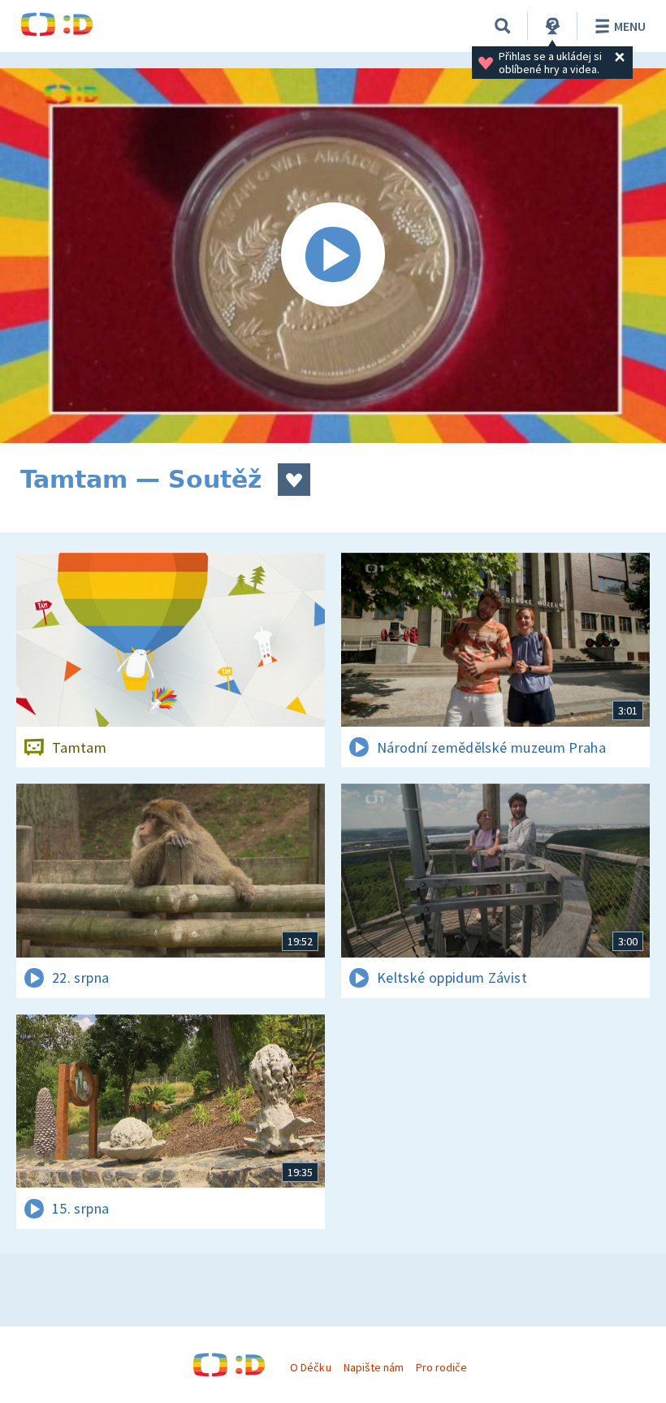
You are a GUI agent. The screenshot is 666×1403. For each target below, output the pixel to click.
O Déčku (310, 1367)
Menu (630, 26)
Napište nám (374, 1367)
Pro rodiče (441, 1367)
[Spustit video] (333, 255)
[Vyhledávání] (502, 26)
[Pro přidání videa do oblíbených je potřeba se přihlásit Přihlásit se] (294, 479)
